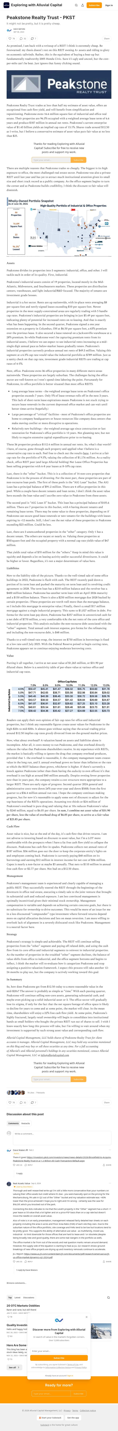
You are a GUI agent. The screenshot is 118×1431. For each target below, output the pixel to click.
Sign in (109, 5)
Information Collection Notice (58, 1367)
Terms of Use (72, 1364)
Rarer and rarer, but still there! (21, 1309)
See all (12, 1367)
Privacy (67, 1410)
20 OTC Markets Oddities (23, 1305)
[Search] (76, 5)
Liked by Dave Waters (24, 1187)
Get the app (73, 1417)
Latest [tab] (17, 1297)
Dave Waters (19, 29)
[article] (59, 1311)
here (85, 453)
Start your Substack (51, 1417)
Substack (44, 1425)
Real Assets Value (21, 1183)
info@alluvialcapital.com (55, 1055)
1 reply (19, 1173)
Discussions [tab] (28, 1297)
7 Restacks (40, 1092)
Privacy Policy (80, 1367)
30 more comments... (16, 1283)
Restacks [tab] (25, 1123)
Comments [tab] (13, 1123)
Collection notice (88, 1410)
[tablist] (19, 1123)
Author (16, 1153)
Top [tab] (10, 1297)
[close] (86, 1317)
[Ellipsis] (110, 1150)
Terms (75, 1410)
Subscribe (94, 5)
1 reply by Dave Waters (26, 1270)
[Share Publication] (82, 5)
